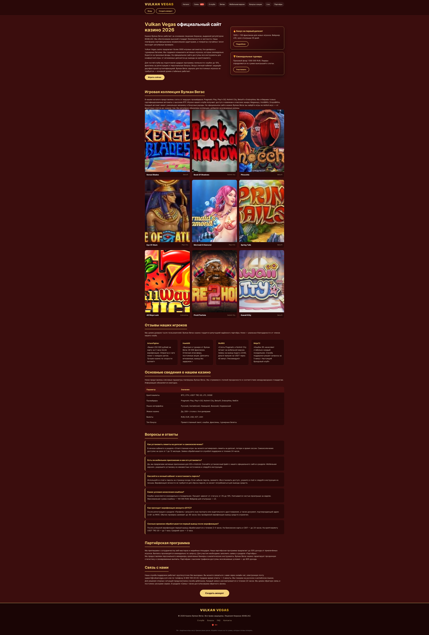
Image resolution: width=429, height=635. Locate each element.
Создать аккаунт (165, 11)
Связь (198, 4)
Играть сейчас (154, 77)
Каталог (186, 4)
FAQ (218, 620)
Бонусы (210, 620)
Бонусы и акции (255, 4)
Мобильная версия (237, 4)
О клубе (212, 4)
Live (268, 4)
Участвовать (241, 69)
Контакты (227, 620)
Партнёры (278, 4)
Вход (150, 11)
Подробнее (241, 44)
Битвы (222, 4)
